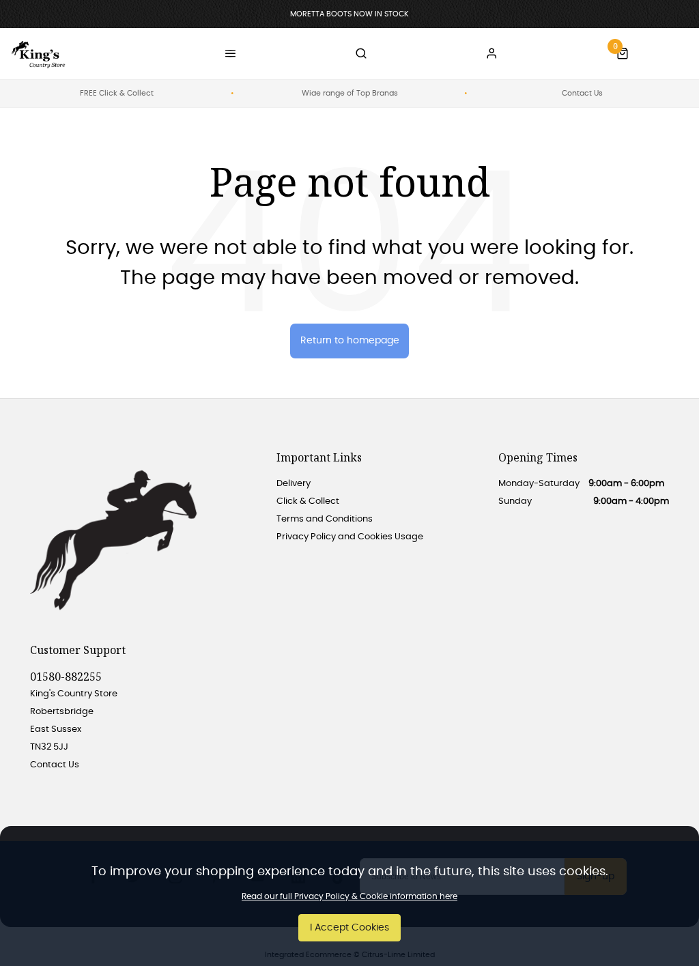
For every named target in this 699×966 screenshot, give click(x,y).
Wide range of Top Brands (350, 93)
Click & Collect (307, 501)
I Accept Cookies (349, 927)
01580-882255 (66, 676)
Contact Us (582, 93)
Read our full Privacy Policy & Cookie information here (349, 896)
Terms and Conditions (324, 519)
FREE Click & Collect (117, 93)
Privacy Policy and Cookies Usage (349, 536)
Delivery (293, 483)
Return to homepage (349, 340)
